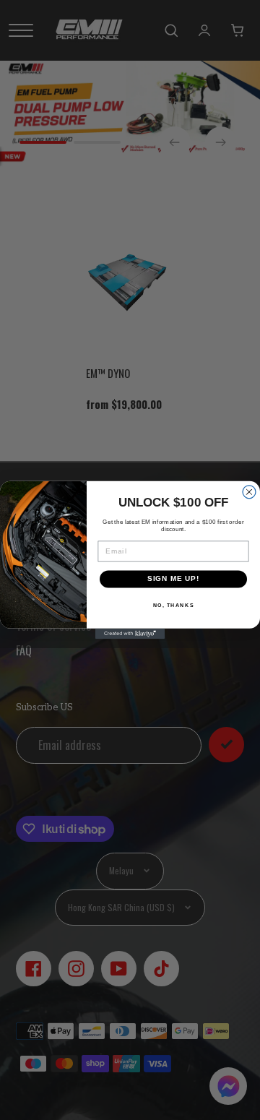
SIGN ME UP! (173, 578)
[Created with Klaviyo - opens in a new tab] (130, 634)
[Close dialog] (249, 492)
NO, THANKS (173, 605)
